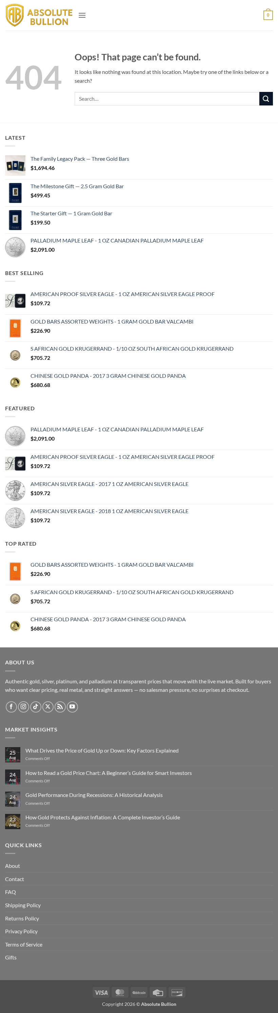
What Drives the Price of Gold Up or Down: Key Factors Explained (102, 750)
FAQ (10, 892)
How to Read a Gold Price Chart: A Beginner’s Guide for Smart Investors (108, 773)
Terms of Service (23, 944)
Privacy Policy (21, 931)
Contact (14, 879)
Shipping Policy (23, 905)
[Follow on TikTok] (35, 707)
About (12, 865)
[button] (82, 15)
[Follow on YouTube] (72, 707)
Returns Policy (22, 918)
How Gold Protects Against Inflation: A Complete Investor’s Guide (102, 817)
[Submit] (266, 98)
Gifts (11, 957)
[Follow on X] (48, 707)
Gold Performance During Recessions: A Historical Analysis (94, 795)
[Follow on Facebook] (11, 707)
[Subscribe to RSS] (60, 707)
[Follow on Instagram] (23, 707)
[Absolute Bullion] (39, 15)
